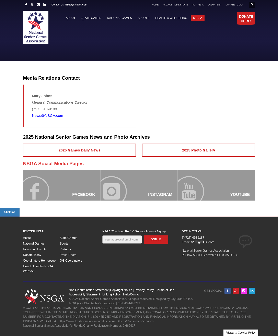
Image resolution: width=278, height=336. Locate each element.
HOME (155, 4)
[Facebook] (26, 5)
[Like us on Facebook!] (227, 291)
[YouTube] (32, 5)
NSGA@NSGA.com (76, 4)
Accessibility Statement (84, 294)
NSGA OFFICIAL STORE (175, 4)
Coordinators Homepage (39, 260)
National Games (34, 243)
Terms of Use (165, 290)
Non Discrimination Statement (88, 290)
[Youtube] (236, 291)
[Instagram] (38, 5)
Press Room (68, 255)
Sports (64, 243)
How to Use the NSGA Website (38, 268)
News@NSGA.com (47, 116)
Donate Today (32, 255)
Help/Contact (131, 294)
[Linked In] (44, 5)
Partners (65, 249)
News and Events (35, 249)
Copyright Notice (121, 290)
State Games (68, 237)
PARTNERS (198, 4)
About (27, 237)
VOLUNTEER (214, 4)
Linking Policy (111, 294)
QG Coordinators (71, 260)
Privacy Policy (144, 290)
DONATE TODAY (234, 4)
